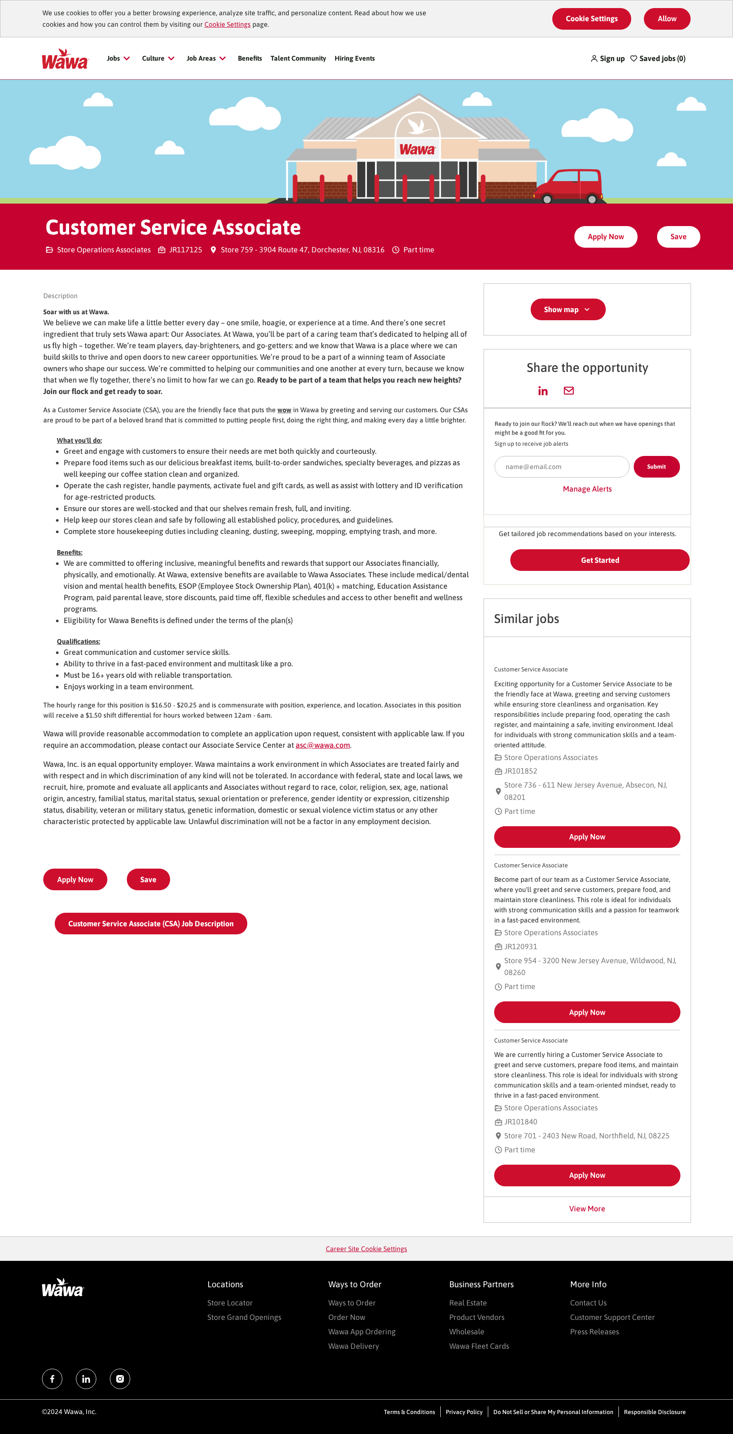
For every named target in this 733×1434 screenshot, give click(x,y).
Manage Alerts (587, 488)
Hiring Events (355, 58)
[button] (607, 58)
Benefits (250, 58)
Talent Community (298, 58)
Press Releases (594, 1331)
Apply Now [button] (75, 879)
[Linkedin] (86, 1379)
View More (587, 1208)
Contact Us (588, 1302)
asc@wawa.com (323, 745)
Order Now (346, 1317)
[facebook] (52, 1379)
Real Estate (468, 1302)
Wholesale (466, 1331)
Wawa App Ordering (362, 1331)
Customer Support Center (612, 1317)
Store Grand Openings (244, 1317)
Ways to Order (352, 1302)
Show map (561, 309)
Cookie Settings (227, 24)
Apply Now (606, 236)
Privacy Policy (464, 1412)
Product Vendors (476, 1317)
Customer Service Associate (531, 669)
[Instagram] (120, 1379)
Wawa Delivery (353, 1346)
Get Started (600, 560)
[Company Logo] (65, 57)
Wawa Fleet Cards (479, 1346)
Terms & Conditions (409, 1412)
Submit (656, 466)
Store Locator (230, 1302)
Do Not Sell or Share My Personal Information (553, 1412)
